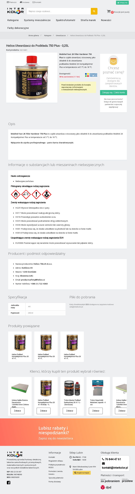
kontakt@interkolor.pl (115, 467)
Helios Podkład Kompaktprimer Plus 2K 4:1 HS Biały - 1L (46, 402)
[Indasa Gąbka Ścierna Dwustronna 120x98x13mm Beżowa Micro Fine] (124, 388)
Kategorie (13, 20)
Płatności (12, 2)
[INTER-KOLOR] (15, 11)
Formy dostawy (55, 481)
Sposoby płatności (56, 478)
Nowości (106, 20)
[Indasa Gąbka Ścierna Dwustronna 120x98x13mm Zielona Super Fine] (20, 388)
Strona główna (33, 35)
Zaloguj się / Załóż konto (113, 92)
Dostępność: (65, 73)
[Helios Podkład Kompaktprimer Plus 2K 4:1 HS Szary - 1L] (72, 342)
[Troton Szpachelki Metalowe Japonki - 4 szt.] (98, 388)
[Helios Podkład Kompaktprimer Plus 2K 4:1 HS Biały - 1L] (20, 342)
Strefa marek (88, 20)
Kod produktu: (13, 50)
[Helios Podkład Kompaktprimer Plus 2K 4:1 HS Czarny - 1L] (46, 342)
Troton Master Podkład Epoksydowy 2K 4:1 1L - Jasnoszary (72, 402)
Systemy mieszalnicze (37, 20)
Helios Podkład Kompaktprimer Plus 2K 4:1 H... (20, 356)
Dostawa (25, 2)
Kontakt (38, 2)
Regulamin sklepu (56, 461)
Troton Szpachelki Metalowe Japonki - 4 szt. (97, 402)
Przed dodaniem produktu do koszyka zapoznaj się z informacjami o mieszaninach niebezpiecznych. (76, 87)
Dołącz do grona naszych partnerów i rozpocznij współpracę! (113, 104)
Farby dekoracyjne (18, 28)
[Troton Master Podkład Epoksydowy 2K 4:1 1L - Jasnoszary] (72, 388)
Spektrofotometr (65, 20)
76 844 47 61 (112, 459)
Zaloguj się (123, 3)
